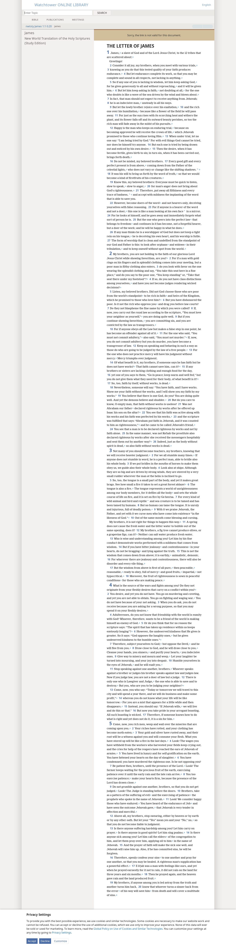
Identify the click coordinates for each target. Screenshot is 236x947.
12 (111, 128)
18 (109, 174)
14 (149, 144)
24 (109, 215)
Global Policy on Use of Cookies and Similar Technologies (128, 928)
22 (111, 203)
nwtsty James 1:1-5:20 (39, 26)
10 (182, 107)
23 (150, 207)
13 (167, 136)
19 (111, 182)
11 (116, 115)
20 (149, 186)
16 (111, 161)
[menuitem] (211, 12)
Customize (60, 941)
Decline (45, 941)
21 (137, 190)
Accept (32, 941)
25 (134, 219)
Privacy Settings (61, 932)
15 (154, 149)
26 (111, 232)
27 (109, 240)
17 (166, 161)
